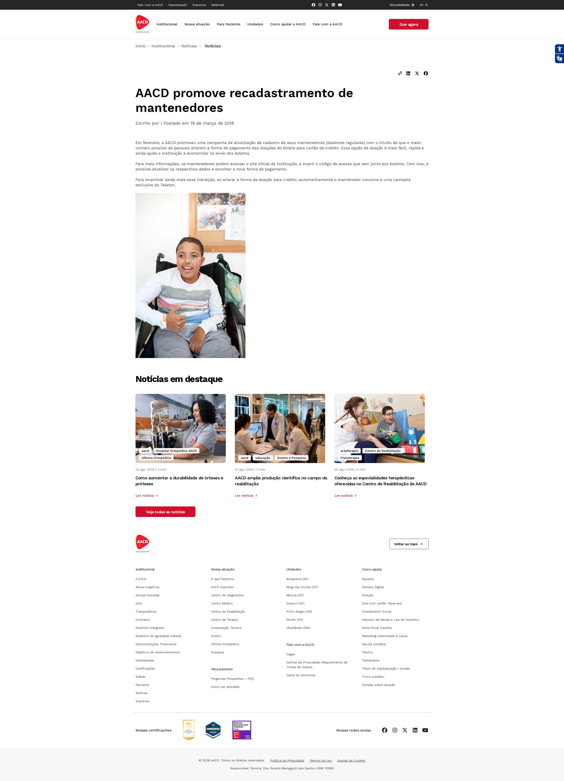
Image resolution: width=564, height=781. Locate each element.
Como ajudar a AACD (288, 24)
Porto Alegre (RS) (299, 611)
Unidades (255, 24)
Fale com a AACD (150, 5)
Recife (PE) (294, 619)
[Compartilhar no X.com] (417, 74)
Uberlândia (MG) (298, 628)
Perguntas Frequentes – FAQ (232, 678)
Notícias (189, 46)
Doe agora (408, 24)
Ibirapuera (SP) (297, 579)
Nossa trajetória (147, 587)
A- (427, 5)
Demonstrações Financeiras (155, 644)
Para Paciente (228, 24)
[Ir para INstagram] (320, 5)
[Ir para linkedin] (333, 5)
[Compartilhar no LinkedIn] (408, 74)
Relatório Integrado (149, 628)
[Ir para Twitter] (327, 5)
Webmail (217, 5)
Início (140, 46)
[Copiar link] (400, 73)
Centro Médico (222, 603)
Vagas (290, 654)
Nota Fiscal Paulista (377, 628)
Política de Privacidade (287, 760)
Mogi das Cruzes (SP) (302, 587)
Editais (140, 676)
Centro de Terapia (224, 619)
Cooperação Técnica (226, 628)
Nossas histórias (147, 595)
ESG (138, 603)
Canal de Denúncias (300, 675)
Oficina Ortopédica (225, 644)
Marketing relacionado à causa (384, 636)
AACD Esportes (222, 587)
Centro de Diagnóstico (227, 595)
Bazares (368, 579)
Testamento (371, 660)
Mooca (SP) (295, 595)
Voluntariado (177, 5)
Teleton (367, 652)
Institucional (166, 24)
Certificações (145, 668)
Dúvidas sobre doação (378, 685)
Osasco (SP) (295, 603)
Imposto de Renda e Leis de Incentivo (390, 619)
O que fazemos (222, 579)
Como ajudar (372, 569)
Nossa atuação (197, 24)
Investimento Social (376, 611)
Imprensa (199, 5)
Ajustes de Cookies (351, 760)
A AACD (140, 579)
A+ (422, 5)
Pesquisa (217, 652)
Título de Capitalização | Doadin (386, 668)
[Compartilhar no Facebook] (426, 74)
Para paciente (222, 669)
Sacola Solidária (374, 644)
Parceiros (142, 685)
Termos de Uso (321, 760)
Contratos (142, 619)
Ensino (216, 636)
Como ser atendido (225, 687)
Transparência (145, 611)
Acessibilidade (400, 5)
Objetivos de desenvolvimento (157, 652)
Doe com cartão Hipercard (382, 603)
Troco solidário (373, 676)
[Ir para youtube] (340, 5)
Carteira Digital (373, 587)
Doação (367, 595)
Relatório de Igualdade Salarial (158, 636)
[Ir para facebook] (313, 5)
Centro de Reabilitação (228, 611)
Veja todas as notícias (165, 512)
